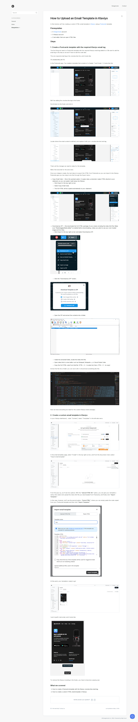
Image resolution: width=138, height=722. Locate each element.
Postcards (103, 24)
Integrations (15, 27)
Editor (13, 24)
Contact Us (62, 708)
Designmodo (115, 6)
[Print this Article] (122, 16)
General (14, 21)
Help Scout (123, 718)
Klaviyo (93, 24)
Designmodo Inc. (107, 718)
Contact (124, 6)
